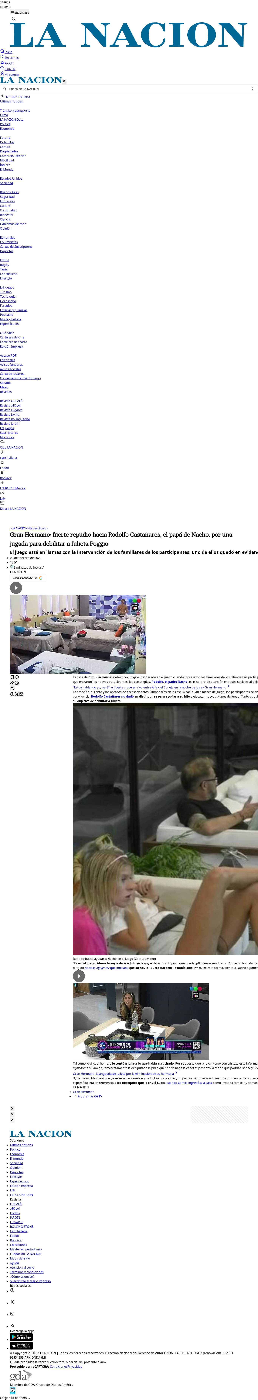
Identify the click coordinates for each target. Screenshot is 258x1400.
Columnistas (9, 242)
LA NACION (19, 528)
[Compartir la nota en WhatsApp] (17, 683)
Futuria (5, 138)
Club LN (10, 69)
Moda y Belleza (10, 319)
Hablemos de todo (13, 224)
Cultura (5, 206)
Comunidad (8, 210)
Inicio (8, 52)
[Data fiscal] (12, 1393)
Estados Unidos (11, 178)
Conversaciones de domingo (20, 378)
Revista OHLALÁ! (11, 401)
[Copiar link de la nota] (12, 688)
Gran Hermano (83, 1092)
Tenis (3, 269)
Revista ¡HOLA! (10, 405)
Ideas (4, 387)
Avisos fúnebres (11, 364)
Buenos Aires (9, 192)
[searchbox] (127, 89)
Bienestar (7, 215)
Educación (7, 201)
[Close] (12, 1108)
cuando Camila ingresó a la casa (189, 1083)
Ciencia (5, 219)
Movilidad (7, 160)
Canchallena (8, 274)
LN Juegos (7, 287)
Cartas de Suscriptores (16, 246)
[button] (129, 294)
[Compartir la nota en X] (17, 694)
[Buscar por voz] (252, 89)
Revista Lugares (11, 410)
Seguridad (7, 197)
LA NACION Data (11, 119)
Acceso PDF (8, 355)
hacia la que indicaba (106, 968)
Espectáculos (38, 528)
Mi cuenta (12, 75)
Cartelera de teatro (13, 342)
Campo (5, 147)
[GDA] (21, 1380)
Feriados (6, 305)
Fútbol (4, 260)
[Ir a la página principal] (129, 46)
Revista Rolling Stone (15, 419)
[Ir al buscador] (14, 18)
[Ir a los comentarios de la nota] (17, 677)
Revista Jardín (9, 423)
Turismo (6, 292)
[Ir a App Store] (21, 1348)
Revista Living (9, 414)
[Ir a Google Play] (21, 1340)
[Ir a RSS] (12, 1326)
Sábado (5, 383)
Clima (4, 115)
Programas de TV (89, 1096)
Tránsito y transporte (15, 110)
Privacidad (74, 1366)
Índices (5, 165)
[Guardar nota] (12, 677)
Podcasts (6, 315)
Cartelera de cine (12, 337)
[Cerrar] (64, 81)
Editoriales (7, 237)
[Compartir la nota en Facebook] (12, 694)
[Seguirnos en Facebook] (12, 1291)
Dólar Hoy (7, 142)
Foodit (9, 63)
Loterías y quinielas (13, 310)
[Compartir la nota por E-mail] (21, 694)
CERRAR (5, 2)
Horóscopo (8, 301)
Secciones (12, 58)
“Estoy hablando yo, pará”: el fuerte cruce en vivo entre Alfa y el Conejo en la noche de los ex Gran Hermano (149, 687)
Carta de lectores (12, 374)
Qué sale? (7, 333)
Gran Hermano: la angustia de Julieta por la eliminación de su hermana (123, 1074)
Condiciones (58, 1366)
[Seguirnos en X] (12, 1303)
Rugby (4, 265)
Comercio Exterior (13, 156)
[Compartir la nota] (12, 683)
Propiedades (9, 151)
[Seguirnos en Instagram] (12, 1315)
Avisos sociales (10, 369)
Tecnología (7, 296)
